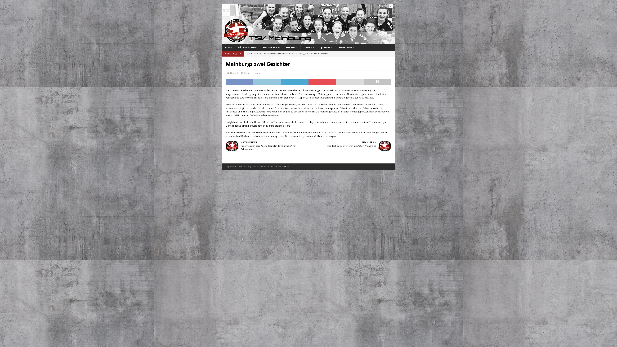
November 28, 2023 (239, 73)
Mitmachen (270, 47)
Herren (290, 47)
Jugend (325, 47)
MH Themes (283, 166)
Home (228, 47)
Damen (308, 47)
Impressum (345, 47)
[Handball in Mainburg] (308, 42)
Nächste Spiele (247, 47)
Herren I (258, 73)
